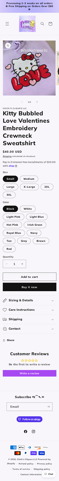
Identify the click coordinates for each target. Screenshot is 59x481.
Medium (29, 178)
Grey (24, 240)
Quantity (8, 256)
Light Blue (37, 216)
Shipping (7, 156)
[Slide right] (37, 102)
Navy (34, 232)
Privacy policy (44, 463)
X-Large (29, 186)
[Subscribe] (48, 406)
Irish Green (35, 224)
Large (11, 186)
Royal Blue (14, 232)
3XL (9, 194)
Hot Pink (12, 224)
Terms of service (21, 469)
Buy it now (29, 287)
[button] (7, 24)
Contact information (31, 474)
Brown (41, 240)
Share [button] (10, 340)
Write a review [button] (29, 373)
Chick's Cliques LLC (27, 459)
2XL (47, 186)
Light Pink (13, 216)
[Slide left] (22, 102)
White (28, 208)
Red (9, 248)
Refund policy (26, 463)
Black (10, 208)
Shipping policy (42, 469)
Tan (9, 240)
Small (10, 178)
